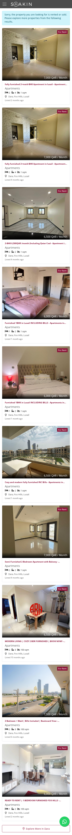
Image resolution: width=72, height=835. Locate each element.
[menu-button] (4, 4)
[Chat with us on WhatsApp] (64, 822)
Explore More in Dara (38, 828)
